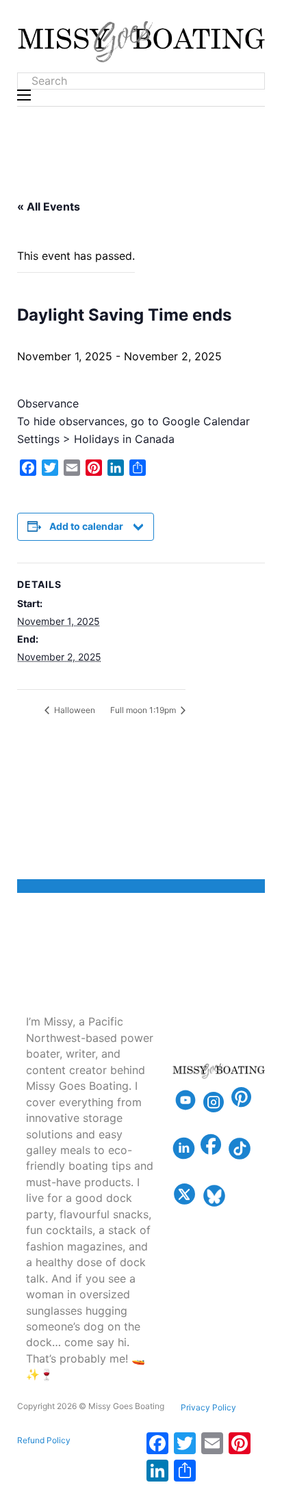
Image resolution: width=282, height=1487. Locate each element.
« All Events (48, 206)
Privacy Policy (208, 1407)
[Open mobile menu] (24, 95)
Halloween (73, 710)
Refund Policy (43, 1440)
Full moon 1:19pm (144, 710)
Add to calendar (86, 526)
